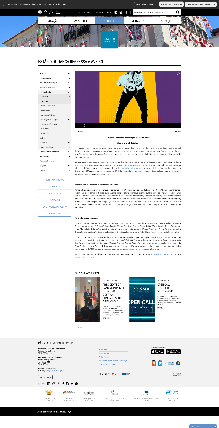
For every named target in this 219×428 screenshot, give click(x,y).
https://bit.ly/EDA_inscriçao (130, 168)
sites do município (84, 12)
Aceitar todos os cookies (171, 4)
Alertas (51, 12)
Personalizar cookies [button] (145, 4)
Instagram (121, 12)
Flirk (76, 383)
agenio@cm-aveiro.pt (163, 254)
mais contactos (45, 377)
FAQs (45, 12)
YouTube (72, 384)
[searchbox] (157, 12)
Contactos (58, 12)
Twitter (126, 12)
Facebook (130, 12)
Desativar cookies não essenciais (201, 4)
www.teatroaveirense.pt (85, 257)
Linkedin (116, 12)
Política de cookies (59, 4)
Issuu (67, 383)
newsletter (99, 12)
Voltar (80, 327)
